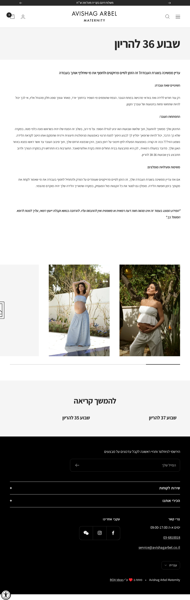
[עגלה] (12, 16)
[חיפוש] (167, 16)
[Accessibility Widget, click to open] (6, 595)
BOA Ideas (116, 580)
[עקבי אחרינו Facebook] (113, 533)
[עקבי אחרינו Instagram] (99, 533)
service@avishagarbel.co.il (159, 547)
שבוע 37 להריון (163, 417)
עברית (173, 565)
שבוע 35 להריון (76, 417)
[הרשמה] (77, 465)
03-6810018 (171, 537)
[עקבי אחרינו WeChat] (86, 533)
